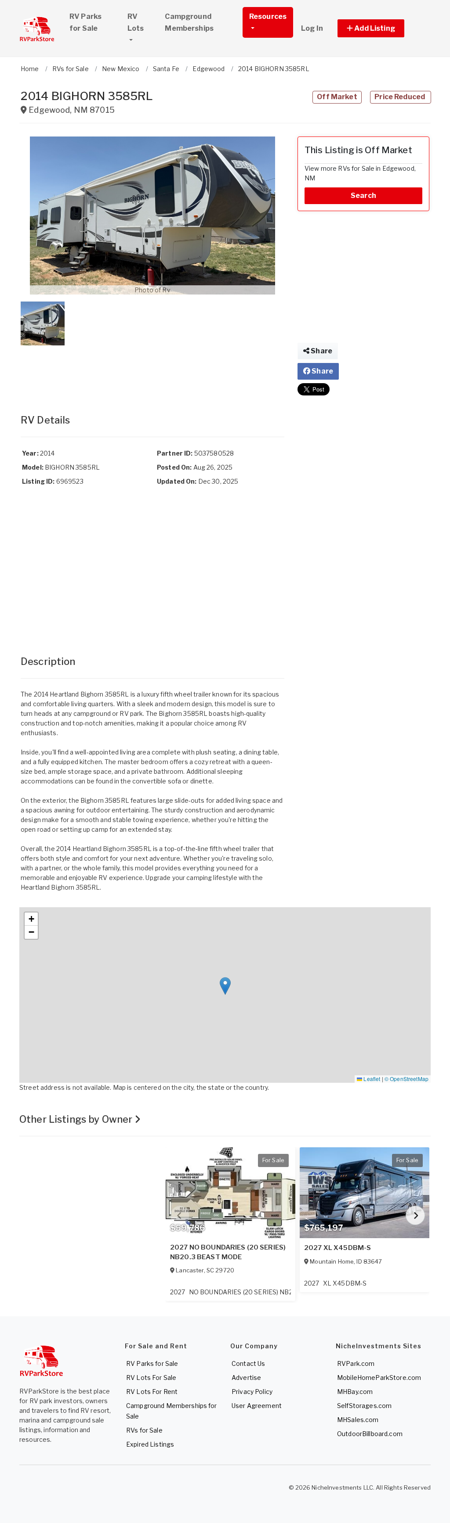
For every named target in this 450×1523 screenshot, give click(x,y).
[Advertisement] (152, 371)
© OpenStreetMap (406, 1078)
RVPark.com (355, 1363)
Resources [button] (268, 16)
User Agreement (257, 1405)
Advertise (246, 1377)
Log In (312, 28)
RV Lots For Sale (151, 1377)
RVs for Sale (144, 1430)
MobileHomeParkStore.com (379, 1377)
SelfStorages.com (364, 1405)
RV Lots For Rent (152, 1391)
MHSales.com (358, 1419)
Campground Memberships (189, 22)
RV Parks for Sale (85, 22)
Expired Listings (150, 1444)
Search (363, 195)
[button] (381, 28)
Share (320, 351)
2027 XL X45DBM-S (337, 1248)
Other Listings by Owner (76, 1119)
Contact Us (248, 1363)
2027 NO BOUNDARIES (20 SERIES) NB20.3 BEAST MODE (228, 1252)
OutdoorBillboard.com (370, 1433)
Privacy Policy (252, 1391)
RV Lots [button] (135, 22)
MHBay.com (355, 1391)
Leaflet (371, 1078)
